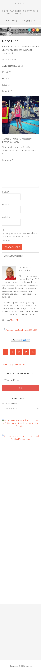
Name (5, 191)
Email (5, 204)
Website (6, 217)
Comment (7, 160)
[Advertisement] (11, 481)
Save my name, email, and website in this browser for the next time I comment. (19, 236)
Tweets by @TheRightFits (13, 364)
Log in (29, 666)
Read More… (16, 320)
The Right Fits (20, 31)
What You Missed (9, 403)
